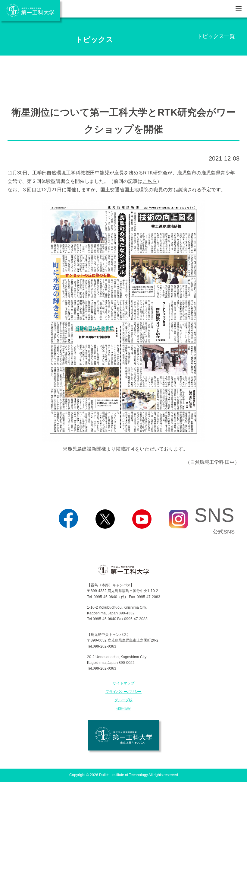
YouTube (141, 536)
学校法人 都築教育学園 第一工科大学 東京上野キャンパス (123, 735)
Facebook (68, 536)
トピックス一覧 (216, 36)
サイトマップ (123, 683)
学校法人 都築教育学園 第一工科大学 (30, 10)
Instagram (178, 536)
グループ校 (123, 700)
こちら (149, 181)
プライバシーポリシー (123, 692)
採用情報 (123, 708)
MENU (238, 9)
